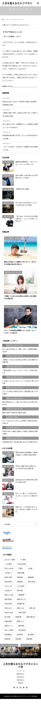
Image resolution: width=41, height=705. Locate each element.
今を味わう (8, 573)
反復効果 (20, 582)
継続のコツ (20, 621)
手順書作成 (20, 604)
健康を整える (20, 674)
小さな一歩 (8, 586)
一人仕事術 (8, 564)
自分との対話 (9, 630)
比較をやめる (9, 612)
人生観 (30, 568)
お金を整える (20, 677)
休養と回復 (8, 577)
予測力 (20, 568)
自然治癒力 (8, 634)
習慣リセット (9, 626)
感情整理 (21, 595)
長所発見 (18, 639)
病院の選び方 (30, 617)
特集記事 (18, 617)
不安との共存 (9, 568)
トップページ (20, 671)
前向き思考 (8, 582)
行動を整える (20, 680)
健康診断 (31, 577)
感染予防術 (8, 599)
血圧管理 (20, 634)
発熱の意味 (8, 621)
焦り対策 (7, 617)
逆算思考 (7, 639)
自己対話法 (22, 630)
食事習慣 (29, 639)
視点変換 (31, 634)
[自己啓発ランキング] (20, 540)
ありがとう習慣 (10, 559)
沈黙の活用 (22, 612)
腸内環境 (21, 626)
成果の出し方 (21, 599)
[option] (10, 651)
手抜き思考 (8, 604)
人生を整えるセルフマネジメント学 (20, 665)
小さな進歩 (20, 586)
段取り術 (32, 608)
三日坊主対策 (21, 564)
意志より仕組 (9, 595)
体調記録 (20, 577)
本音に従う (8, 608)
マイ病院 (23, 559)
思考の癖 (20, 590)
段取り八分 (20, 608)
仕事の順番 (20, 573)
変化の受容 (31, 582)
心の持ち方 (8, 590)
